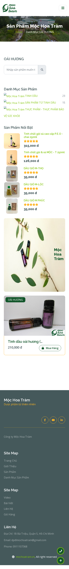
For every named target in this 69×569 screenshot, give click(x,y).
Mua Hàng (51, 348)
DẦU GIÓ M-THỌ (33, 168)
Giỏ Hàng (9, 514)
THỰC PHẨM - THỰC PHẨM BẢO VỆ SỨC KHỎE (34, 113)
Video (7, 497)
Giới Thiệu (10, 466)
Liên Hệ (8, 509)
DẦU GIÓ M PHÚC (34, 200)
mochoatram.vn (25, 557)
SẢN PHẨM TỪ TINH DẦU (40, 102)
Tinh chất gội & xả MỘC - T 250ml (44, 152)
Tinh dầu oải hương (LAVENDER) (34, 342)
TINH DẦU (31, 96)
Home (18, 32)
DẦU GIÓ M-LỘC (33, 184)
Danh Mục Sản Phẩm (16, 477)
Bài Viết (8, 503)
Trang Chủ (10, 460)
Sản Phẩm (10, 472)
